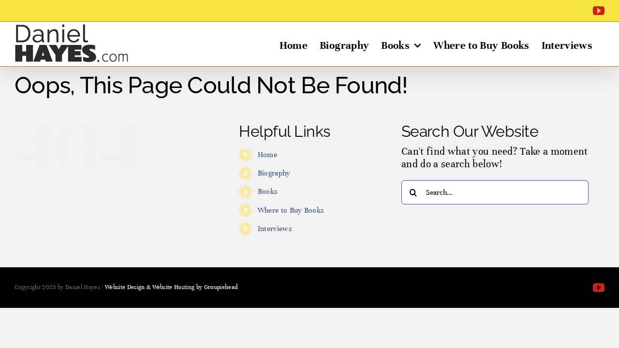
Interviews (275, 228)
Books (268, 191)
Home (267, 154)
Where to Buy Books (291, 210)
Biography (274, 173)
